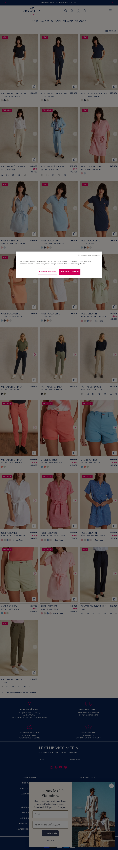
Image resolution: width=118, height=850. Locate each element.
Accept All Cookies (70, 272)
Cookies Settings (47, 272)
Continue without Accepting (89, 255)
